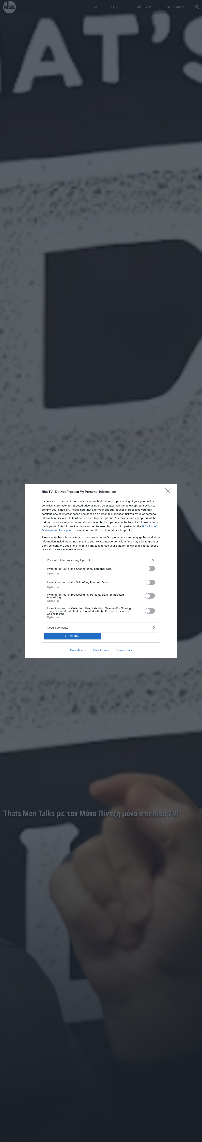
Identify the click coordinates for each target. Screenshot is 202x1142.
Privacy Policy (123, 650)
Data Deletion (78, 650)
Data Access (101, 650)
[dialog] (101, 571)
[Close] (169, 492)
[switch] (150, 568)
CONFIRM (72, 636)
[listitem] (101, 560)
